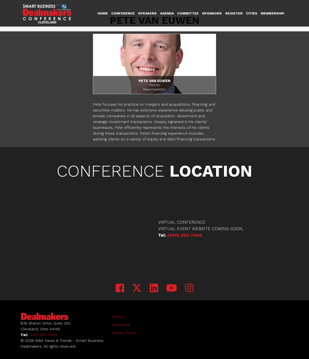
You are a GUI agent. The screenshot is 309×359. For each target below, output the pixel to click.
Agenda (167, 13)
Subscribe (121, 324)
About (117, 316)
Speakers (147, 13)
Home (103, 13)
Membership (272, 13)
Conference (123, 13)
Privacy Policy (124, 333)
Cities (251, 13)
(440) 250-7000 (184, 235)
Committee (188, 13)
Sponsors (212, 13)
